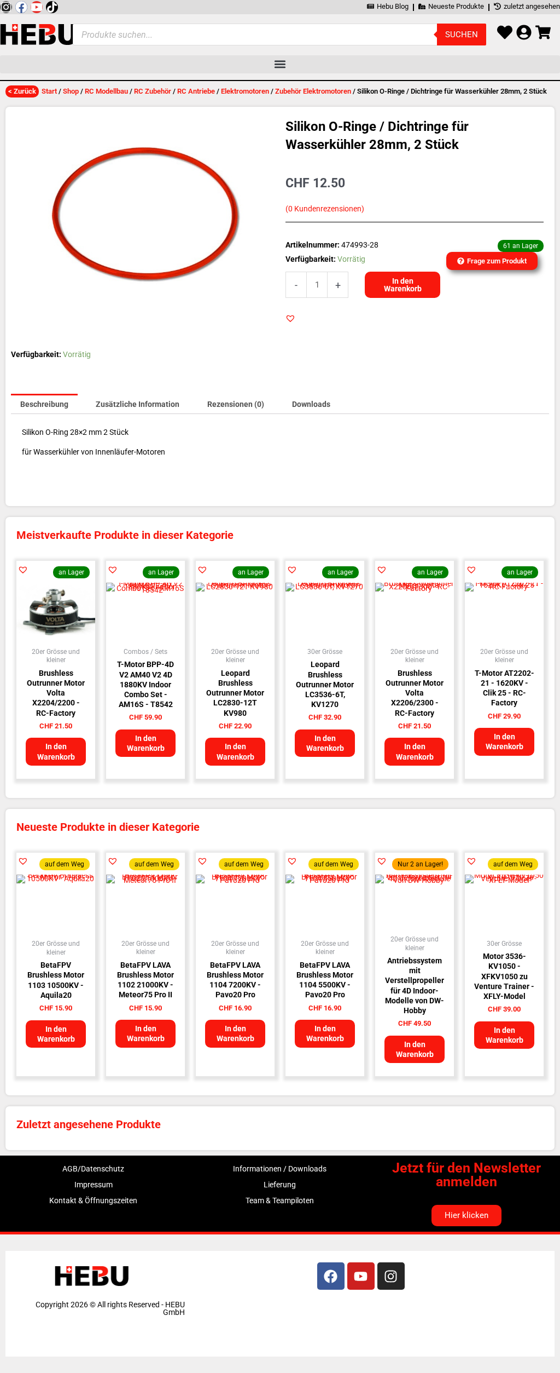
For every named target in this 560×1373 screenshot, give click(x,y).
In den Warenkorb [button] (56, 751)
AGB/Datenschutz (93, 1168)
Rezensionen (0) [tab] (235, 404)
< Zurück (22, 91)
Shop (71, 91)
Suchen (461, 34)
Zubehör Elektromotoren (313, 91)
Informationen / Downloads (279, 1168)
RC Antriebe (196, 91)
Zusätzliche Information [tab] (137, 404)
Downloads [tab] (311, 404)
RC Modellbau (106, 91)
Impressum (93, 1184)
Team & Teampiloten (280, 1200)
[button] (280, 64)
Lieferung (280, 1184)
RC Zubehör (152, 91)
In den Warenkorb (403, 285)
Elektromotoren (245, 91)
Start (49, 91)
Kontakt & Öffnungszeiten (93, 1200)
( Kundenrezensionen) (324, 209)
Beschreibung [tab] (44, 404)
